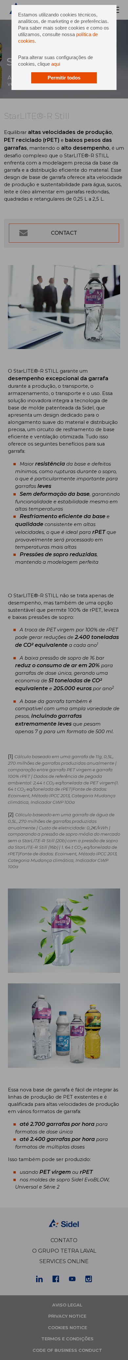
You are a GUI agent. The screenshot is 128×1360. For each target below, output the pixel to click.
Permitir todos (64, 77)
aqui (55, 64)
